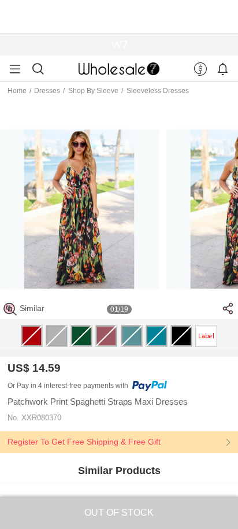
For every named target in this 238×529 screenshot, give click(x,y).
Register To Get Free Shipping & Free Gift (84, 441)
